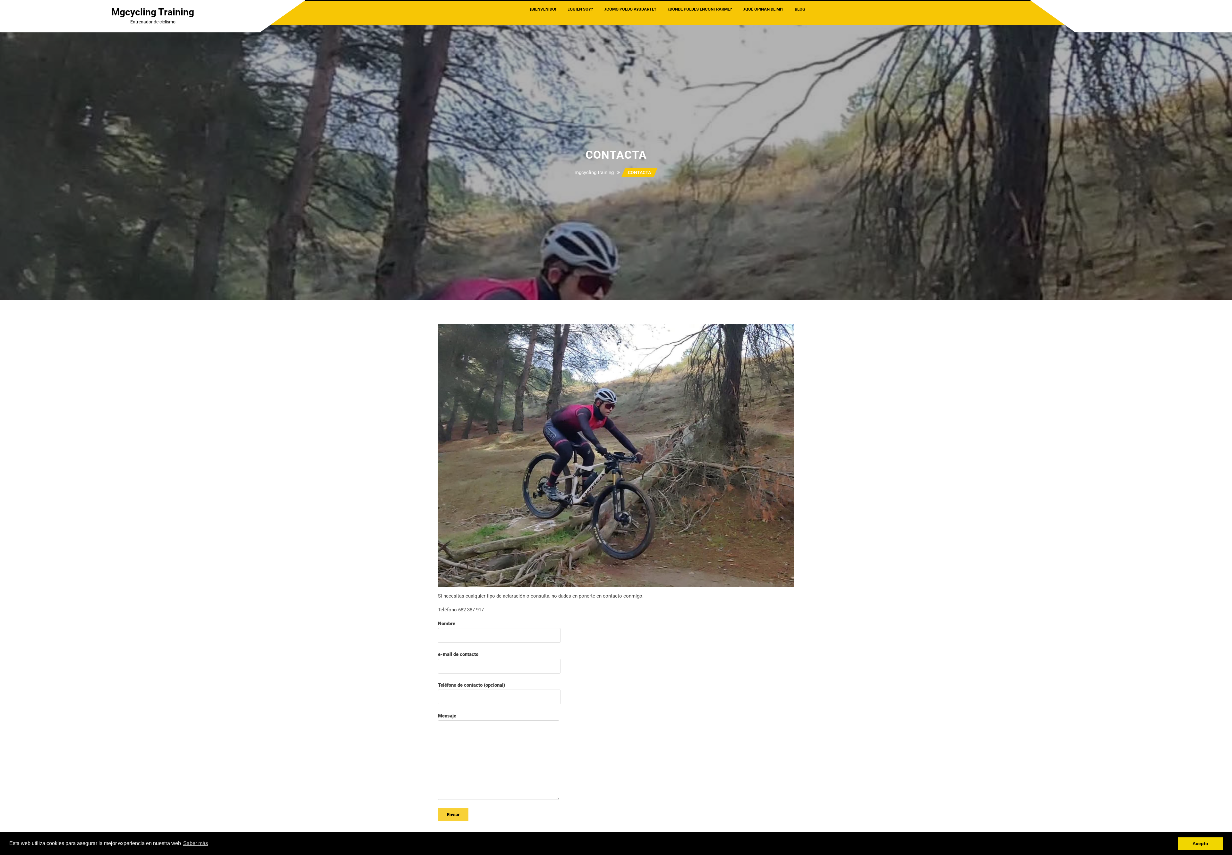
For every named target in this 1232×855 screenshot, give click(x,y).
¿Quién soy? (580, 9)
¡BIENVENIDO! (543, 9)
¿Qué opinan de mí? (763, 9)
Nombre (446, 623)
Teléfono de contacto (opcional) (471, 685)
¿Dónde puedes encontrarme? (700, 9)
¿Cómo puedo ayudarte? (630, 9)
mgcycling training (152, 12)
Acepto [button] (1200, 843)
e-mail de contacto (458, 654)
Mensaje (447, 716)
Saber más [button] (195, 843)
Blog (800, 9)
